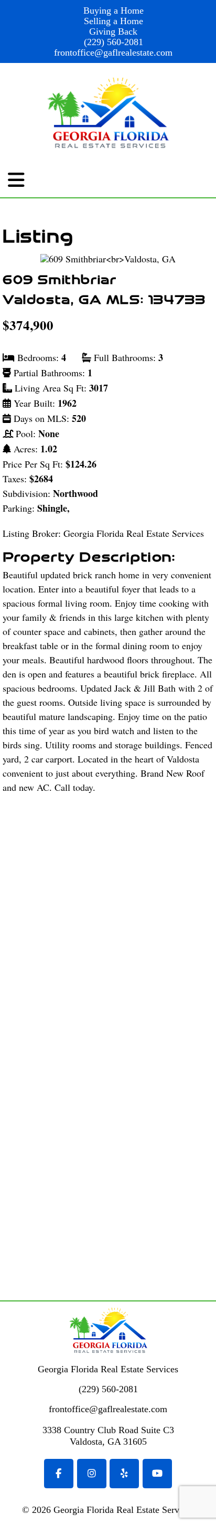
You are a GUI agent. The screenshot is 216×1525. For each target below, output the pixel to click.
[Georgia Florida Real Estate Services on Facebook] (58, 1473)
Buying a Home (113, 10)
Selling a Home (113, 21)
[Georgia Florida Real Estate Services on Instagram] (91, 1473)
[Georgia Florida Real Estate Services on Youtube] (157, 1473)
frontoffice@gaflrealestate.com (113, 52)
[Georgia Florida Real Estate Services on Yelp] (124, 1473)
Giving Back (113, 31)
